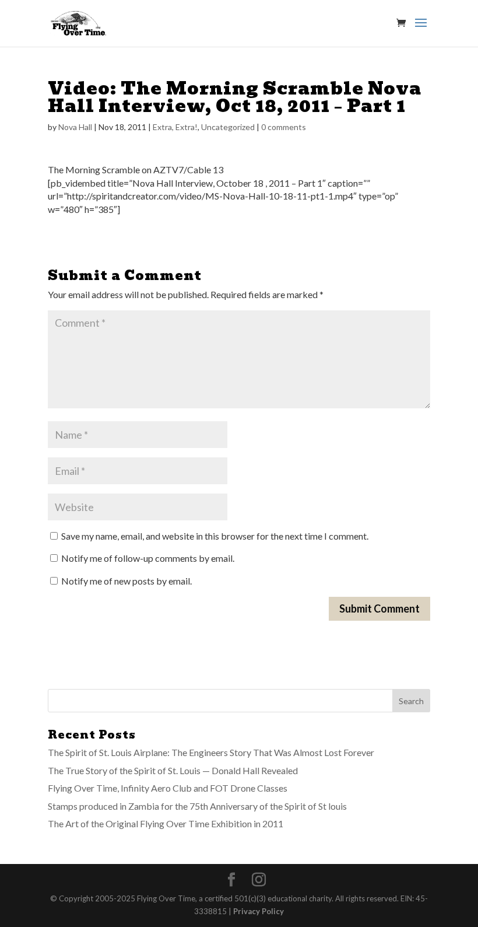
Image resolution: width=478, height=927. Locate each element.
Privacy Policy (258, 911)
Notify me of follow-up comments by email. (147, 558)
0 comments (283, 127)
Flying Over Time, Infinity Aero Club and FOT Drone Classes (167, 787)
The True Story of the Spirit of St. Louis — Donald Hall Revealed (173, 770)
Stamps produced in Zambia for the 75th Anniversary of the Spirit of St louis (197, 805)
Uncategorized (228, 127)
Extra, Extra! (175, 127)
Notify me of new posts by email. (126, 580)
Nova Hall (75, 127)
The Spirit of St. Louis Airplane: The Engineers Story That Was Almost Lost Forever (211, 752)
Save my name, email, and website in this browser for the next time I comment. (214, 535)
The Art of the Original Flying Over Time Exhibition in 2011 (165, 823)
